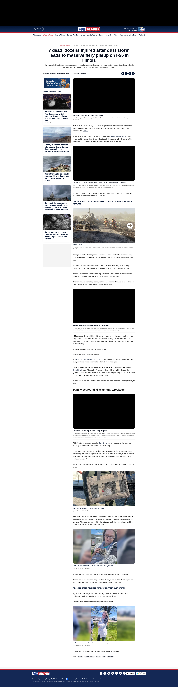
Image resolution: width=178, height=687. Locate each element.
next (130, 226)
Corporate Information (99, 679)
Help (108, 679)
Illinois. (85, 131)
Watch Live (37, 35)
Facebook (122, 73)
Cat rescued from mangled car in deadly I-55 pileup (90, 431)
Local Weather (92, 35)
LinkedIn (116, 673)
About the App (36, 679)
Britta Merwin (78, 370)
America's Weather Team (128, 35)
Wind (104, 656)
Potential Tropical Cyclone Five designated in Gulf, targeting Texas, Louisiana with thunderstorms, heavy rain (56, 116)
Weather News (48, 35)
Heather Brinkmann (63, 73)
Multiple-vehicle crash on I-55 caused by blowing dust (91, 325)
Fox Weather (89, 29)
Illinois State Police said (119, 136)
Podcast (142, 35)
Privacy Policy (46, 679)
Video (116, 35)
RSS (124, 673)
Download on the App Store (130, 673)
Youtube (112, 673)
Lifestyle (108, 35)
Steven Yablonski (50, 73)
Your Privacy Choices (75, 679)
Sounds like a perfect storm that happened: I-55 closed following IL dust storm (99, 183)
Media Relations (87, 679)
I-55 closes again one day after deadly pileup (88, 115)
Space (101, 35)
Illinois (98, 656)
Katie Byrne (103, 443)
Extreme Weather (73, 35)
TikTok (120, 673)
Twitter (126, 73)
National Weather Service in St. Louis (89, 359)
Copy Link (133, 73)
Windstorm (110, 656)
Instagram (108, 673)
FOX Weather (82, 73)
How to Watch (60, 35)
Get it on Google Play (141, 673)
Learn (83, 35)
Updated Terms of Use (57, 679)
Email (129, 73)
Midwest (80, 656)
